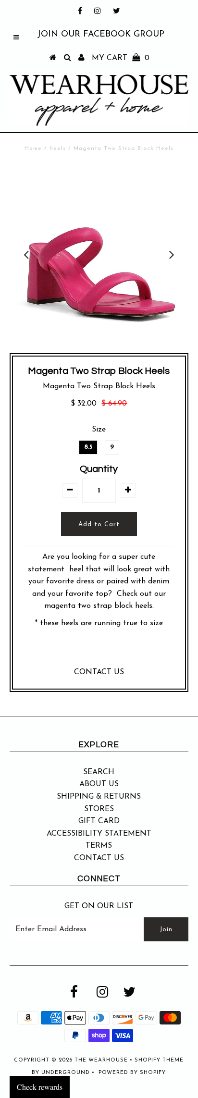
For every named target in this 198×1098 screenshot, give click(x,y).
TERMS (99, 846)
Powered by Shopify (132, 1072)
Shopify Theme (159, 1060)
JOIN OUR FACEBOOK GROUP (100, 34)
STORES (99, 809)
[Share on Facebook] (78, 650)
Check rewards (39, 1087)
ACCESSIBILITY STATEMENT (99, 834)
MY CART (120, 58)
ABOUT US (99, 784)
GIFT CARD (99, 821)
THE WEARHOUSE (101, 1060)
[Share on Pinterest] (117, 650)
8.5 (88, 447)
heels (58, 148)
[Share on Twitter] (96, 650)
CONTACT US (99, 672)
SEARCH (98, 772)
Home (33, 148)
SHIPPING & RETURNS (99, 797)
